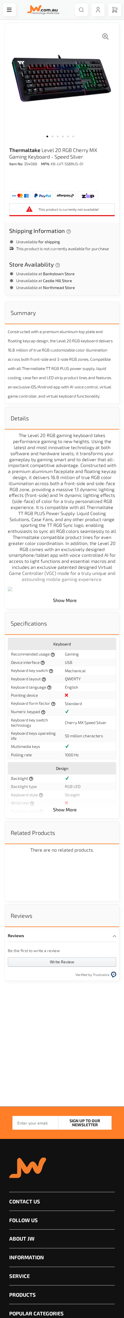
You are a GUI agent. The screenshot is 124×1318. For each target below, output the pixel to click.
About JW (22, 1238)
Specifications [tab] (29, 623)
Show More (65, 600)
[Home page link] (42, 10)
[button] (49, 140)
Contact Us (24, 1201)
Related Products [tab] (33, 832)
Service (19, 1276)
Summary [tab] (23, 312)
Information (26, 1257)
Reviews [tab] (21, 915)
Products (22, 1295)
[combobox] (78, 10)
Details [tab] (20, 418)
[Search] (81, 10)
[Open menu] (9, 10)
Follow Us (23, 1220)
